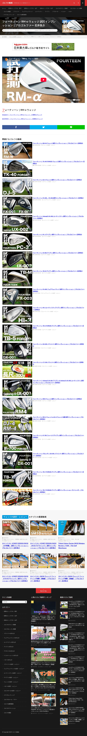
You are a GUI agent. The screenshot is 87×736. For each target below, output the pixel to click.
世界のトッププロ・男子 (14, 8)
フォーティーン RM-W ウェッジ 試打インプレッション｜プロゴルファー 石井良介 (58, 143)
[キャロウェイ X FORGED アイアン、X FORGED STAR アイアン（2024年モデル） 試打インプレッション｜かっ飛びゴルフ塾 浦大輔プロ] (64, 636)
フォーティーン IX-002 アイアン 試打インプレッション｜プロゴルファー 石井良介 (58, 252)
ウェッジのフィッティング (38, 573)
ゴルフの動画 (15, 732)
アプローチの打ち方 (9, 651)
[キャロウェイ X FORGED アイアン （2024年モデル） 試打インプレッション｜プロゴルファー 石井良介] (64, 660)
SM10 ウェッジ (7, 540)
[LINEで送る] (71, 127)
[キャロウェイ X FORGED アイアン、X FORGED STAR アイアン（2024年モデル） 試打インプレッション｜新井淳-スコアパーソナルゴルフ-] (64, 648)
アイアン (47, 11)
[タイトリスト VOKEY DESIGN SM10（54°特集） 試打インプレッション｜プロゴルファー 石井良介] (64, 681)
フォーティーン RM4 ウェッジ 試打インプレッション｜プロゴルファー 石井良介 (57, 399)
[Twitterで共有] (43, 127)
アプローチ (55, 11)
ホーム (4, 8)
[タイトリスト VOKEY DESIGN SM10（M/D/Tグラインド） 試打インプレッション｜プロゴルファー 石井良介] (64, 691)
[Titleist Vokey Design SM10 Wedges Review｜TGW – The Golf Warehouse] (64, 701)
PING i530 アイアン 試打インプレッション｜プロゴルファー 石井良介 (76, 625)
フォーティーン (30, 30)
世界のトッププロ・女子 (30, 8)
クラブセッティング (9, 14)
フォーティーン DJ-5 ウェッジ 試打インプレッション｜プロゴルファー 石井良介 (57, 179)
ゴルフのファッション (10, 708)
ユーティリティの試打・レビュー (51, 220)
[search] (25, 602)
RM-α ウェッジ (52, 30)
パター (70, 11)
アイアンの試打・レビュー (50, 236)
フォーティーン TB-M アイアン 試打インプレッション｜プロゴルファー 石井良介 (58, 271)
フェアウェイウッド (27, 11)
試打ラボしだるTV (44, 30)
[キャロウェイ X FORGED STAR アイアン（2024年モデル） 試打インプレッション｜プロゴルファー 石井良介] (64, 670)
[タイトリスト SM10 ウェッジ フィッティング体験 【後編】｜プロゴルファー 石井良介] (64, 721)
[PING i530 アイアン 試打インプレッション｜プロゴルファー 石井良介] (64, 627)
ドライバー (16, 11)
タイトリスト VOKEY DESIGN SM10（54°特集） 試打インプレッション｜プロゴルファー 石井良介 (15, 546)
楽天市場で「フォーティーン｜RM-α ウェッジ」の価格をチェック (22, 119)
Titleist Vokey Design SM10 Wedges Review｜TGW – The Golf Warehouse (71, 546)
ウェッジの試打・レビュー (18, 30)
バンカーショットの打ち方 (11, 655)
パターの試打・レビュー (10, 686)
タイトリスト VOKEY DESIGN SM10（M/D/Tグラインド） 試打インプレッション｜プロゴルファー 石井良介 (43, 546)
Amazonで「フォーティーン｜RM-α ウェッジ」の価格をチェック (22, 114)
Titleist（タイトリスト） (9, 539)
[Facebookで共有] (16, 127)
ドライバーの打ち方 (9, 633)
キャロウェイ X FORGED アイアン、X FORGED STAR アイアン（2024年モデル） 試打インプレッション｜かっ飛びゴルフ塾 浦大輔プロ (77, 636)
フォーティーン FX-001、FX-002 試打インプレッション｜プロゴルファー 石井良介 (58, 198)
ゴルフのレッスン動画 (76, 8)
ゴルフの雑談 (7, 11)
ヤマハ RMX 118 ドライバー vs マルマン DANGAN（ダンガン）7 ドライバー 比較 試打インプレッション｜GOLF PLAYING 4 (43, 709)
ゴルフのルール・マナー (10, 699)
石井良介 (37, 30)
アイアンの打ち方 (8, 646)
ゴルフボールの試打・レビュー (12, 690)
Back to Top (43, 591)
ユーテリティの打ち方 (10, 642)
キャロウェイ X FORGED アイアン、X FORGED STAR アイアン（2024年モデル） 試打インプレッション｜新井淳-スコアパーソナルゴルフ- (77, 648)
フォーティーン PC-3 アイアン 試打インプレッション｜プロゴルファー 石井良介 (57, 234)
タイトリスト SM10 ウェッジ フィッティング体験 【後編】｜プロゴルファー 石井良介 (43, 579)
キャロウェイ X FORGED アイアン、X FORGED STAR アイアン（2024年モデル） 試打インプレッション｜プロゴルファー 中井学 (77, 615)
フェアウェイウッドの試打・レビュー (52, 199)
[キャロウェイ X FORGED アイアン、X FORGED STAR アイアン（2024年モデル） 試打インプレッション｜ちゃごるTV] (64, 604)
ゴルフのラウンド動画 (61, 8)
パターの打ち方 (8, 660)
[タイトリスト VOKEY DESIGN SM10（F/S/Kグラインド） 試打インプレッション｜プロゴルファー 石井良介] (64, 711)
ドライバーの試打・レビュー (49, 347)
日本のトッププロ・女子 (46, 8)
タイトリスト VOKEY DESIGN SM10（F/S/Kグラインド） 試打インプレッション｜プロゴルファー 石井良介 (15, 579)
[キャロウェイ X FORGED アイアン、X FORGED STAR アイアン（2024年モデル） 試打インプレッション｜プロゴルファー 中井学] (64, 615)
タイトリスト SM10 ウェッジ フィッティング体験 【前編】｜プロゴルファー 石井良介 (71, 579)
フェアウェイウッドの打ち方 (11, 638)
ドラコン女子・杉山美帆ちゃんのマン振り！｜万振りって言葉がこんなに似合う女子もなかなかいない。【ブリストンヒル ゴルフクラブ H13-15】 (43, 686)
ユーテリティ (38, 11)
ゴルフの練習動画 (21, 14)
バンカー (63, 11)
